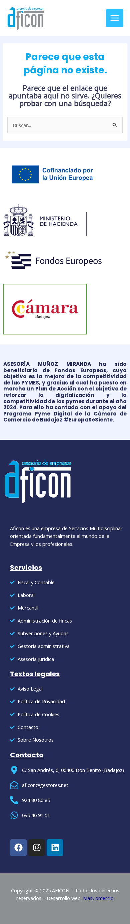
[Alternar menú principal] (114, 18)
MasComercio (98, 898)
